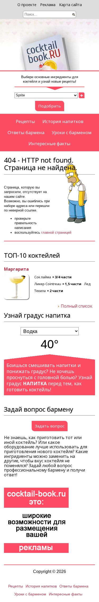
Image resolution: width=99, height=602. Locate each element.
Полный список (76, 306)
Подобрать (49, 106)
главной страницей (56, 232)
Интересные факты (49, 143)
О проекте (26, 4)
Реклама (47, 4)
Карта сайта (70, 4)
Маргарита (16, 269)
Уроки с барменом (72, 132)
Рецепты (25, 121)
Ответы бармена (26, 132)
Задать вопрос (49, 426)
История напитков (63, 121)
